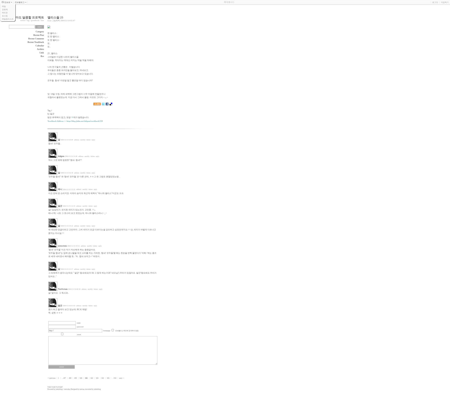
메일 (4, 6)
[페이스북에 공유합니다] (107, 105)
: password (79, 327)
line (42, 20)
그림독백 (56, 21)
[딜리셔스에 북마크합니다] (111, 105)
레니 (60, 189)
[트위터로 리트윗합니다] (103, 105)
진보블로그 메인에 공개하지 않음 (127, 331)
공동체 (5, 9)
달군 (60, 206)
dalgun (61, 156)
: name (78, 323)
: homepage (106, 331)
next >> (121, 378)
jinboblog (59, 389)
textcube (67, 389)
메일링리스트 (8, 19)
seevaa (82, 389)
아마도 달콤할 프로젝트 (28, 17)
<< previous (51, 378)
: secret (78, 334)
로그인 (435, 2)
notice (22, 20)
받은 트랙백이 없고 (56, 117)
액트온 (5, 13)
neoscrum (62, 246)
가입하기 (445, 2)
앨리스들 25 (55, 17)
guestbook (35, 20)
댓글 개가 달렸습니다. (77, 117)
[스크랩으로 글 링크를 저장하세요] (97, 105)
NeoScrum (63, 289)
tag (28, 20)
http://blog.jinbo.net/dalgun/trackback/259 (85, 121)
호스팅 (5, 16)
